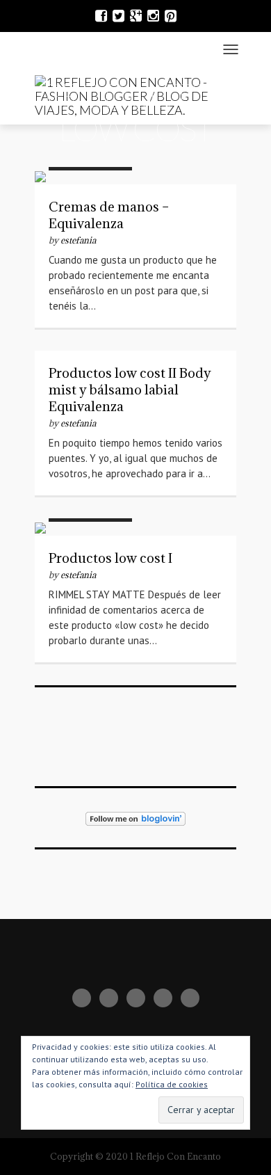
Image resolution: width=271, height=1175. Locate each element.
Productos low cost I (110, 558)
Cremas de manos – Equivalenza (109, 215)
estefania (78, 240)
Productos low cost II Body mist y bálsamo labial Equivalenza (130, 390)
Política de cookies (172, 1084)
